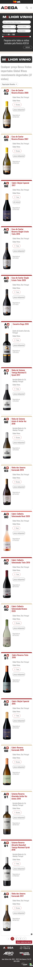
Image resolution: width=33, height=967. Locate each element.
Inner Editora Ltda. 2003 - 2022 (10, 959)
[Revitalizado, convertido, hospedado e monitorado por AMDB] (31, 964)
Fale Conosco (23, 959)
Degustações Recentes (8, 84)
